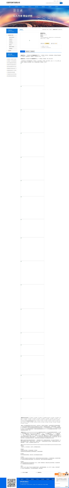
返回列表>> (59, 472)
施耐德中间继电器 (11, 46)
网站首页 (22, 479)
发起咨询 (67, 486)
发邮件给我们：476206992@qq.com (46, 47)
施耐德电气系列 (10, 35)
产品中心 (29, 6)
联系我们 (56, 6)
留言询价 (32, 51)
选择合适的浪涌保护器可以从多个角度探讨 (12, 66)
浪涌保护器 (10, 39)
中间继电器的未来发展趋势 (11, 72)
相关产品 (27, 51)
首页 (9, 6)
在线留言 (50, 6)
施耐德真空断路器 (11, 37)
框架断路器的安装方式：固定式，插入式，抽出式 (12, 70)
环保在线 (44, 484)
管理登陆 (47, 484)
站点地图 (39, 484)
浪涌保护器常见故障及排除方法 (11, 64)
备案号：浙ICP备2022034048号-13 (28, 484)
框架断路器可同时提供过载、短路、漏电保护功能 (12, 68)
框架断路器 (10, 48)
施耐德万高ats (39, 472)
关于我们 (16, 6)
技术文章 (36, 6)
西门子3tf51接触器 (25, 472)
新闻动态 (23, 6)
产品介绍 (22, 51)
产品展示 (50, 29)
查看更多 (9, 50)
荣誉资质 (43, 6)
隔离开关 (10, 44)
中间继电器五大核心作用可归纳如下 (12, 74)
